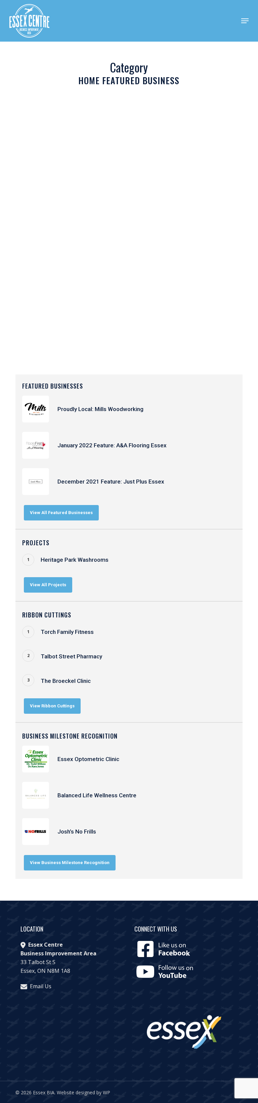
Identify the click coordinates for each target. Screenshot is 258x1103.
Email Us (40, 986)
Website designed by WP (83, 1092)
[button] (245, 20)
